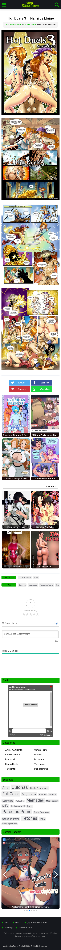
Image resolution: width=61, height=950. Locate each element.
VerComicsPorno (13, 24)
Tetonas (29, 818)
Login (56, 623)
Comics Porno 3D (13, 754)
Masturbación (52, 801)
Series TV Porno (10, 819)
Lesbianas (7, 800)
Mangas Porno (41, 769)
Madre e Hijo (20, 801)
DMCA (18, 922)
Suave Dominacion (45, 478)
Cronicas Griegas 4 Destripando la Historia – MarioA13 (16, 435)
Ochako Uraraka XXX (18, 806)
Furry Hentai (28, 794)
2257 (7, 922)
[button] (5, 874)
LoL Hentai (39, 759)
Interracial (10, 759)
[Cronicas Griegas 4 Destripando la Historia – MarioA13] (16, 432)
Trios (42, 819)
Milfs (5, 805)
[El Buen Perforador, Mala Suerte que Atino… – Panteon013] (45, 432)
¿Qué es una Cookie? (37, 922)
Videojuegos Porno (9, 824)
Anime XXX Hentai (14, 750)
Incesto (52, 794)
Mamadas (33, 585)
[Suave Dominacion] (45, 476)
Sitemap (9, 927)
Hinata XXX (43, 795)
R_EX (36, 577)
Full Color (10, 793)
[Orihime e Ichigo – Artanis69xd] (16, 476)
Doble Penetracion (39, 788)
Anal (5, 788)
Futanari (38, 754)
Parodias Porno (46, 585)
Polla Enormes (41, 812)
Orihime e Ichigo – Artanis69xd (16, 478)
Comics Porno (29, 24)
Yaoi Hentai (39, 764)
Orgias (29, 806)
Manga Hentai (11, 764)
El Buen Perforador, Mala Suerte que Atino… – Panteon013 (45, 435)
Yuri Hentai (10, 769)
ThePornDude (25, 927)
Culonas (22, 585)
